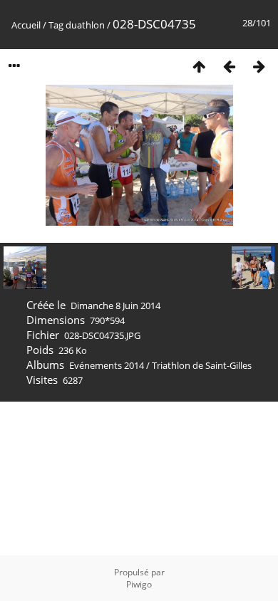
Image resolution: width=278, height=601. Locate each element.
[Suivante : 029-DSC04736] (259, 65)
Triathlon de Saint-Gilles (202, 365)
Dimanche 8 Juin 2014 (115, 305)
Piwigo (139, 584)
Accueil (26, 25)
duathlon (85, 25)
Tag (55, 25)
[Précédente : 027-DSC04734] (229, 65)
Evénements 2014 (106, 365)
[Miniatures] (199, 65)
